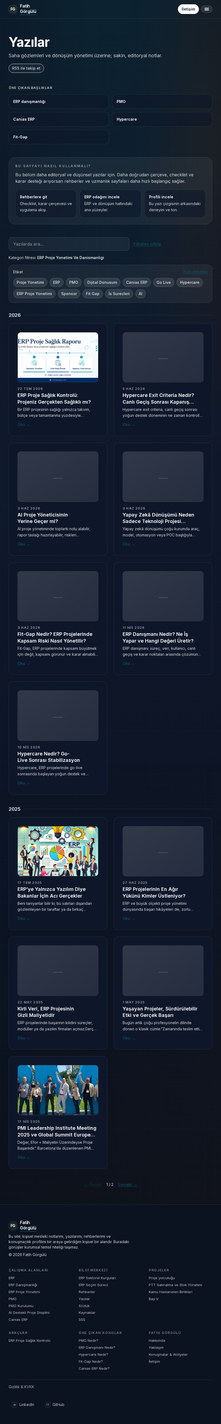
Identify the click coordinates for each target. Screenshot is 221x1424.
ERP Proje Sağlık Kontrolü (29, 1340)
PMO (121, 101)
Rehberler (87, 1292)
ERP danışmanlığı (29, 101)
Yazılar (84, 1299)
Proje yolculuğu (162, 1278)
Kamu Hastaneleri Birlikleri (170, 1292)
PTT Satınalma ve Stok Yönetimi (175, 1285)
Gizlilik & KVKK (21, 1386)
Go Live (164, 282)
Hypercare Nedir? (93, 1354)
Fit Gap (92, 293)
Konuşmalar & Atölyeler (168, 1354)
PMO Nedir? (88, 1340)
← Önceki (93, 1184)
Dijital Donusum (102, 282)
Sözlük (84, 1306)
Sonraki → (127, 1184)
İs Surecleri (119, 293)
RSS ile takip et (26, 68)
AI (140, 293)
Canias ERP (24, 119)
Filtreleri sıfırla (147, 244)
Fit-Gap (20, 137)
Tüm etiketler (195, 272)
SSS (82, 1319)
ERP (56, 282)
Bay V (153, 1299)
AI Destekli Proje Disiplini (29, 1312)
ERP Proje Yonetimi (34, 293)
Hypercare (127, 119)
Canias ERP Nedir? (94, 1368)
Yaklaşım (156, 1347)
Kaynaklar (87, 1312)
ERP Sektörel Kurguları (97, 1278)
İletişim (188, 9)
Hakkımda (157, 1340)
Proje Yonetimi (30, 282)
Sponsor (69, 293)
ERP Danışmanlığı (23, 1285)
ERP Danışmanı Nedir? (97, 1347)
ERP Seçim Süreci (93, 1285)
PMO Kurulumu (21, 1306)
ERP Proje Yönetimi (24, 1292)
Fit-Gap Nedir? (91, 1361)
